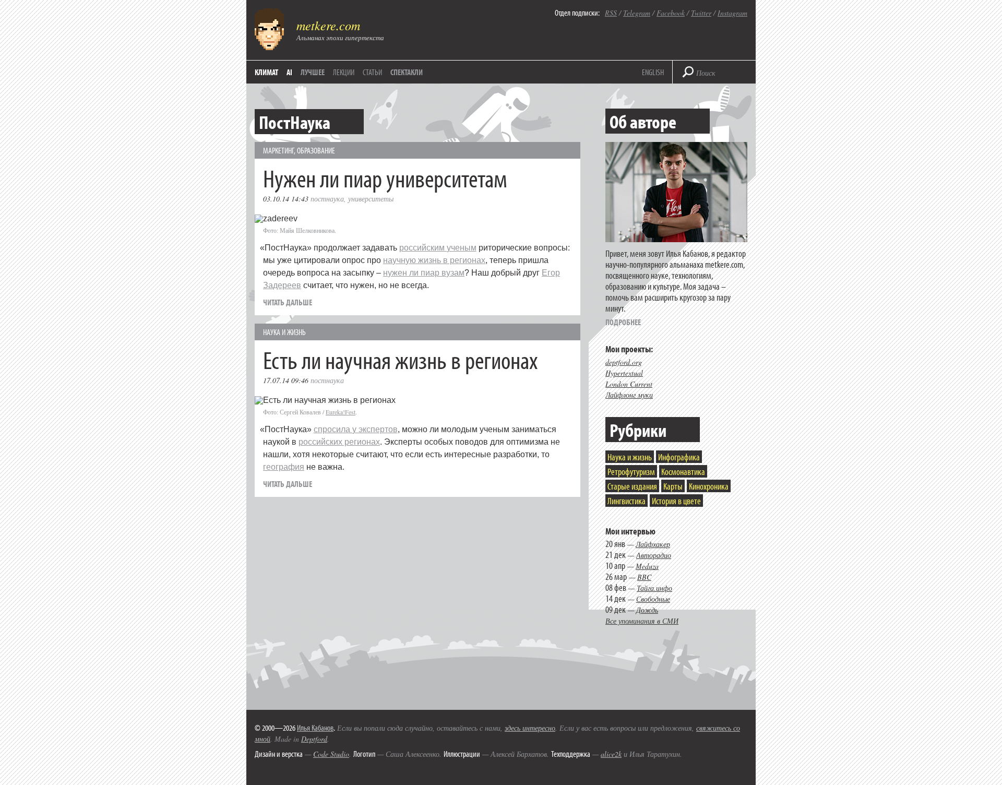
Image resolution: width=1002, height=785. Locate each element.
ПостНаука (327, 199)
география (283, 466)
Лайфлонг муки (629, 395)
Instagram (732, 13)
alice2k (611, 754)
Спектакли (406, 72)
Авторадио (653, 555)
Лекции (343, 72)
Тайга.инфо (654, 588)
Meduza (647, 566)
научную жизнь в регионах (434, 260)
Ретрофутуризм (631, 472)
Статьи (372, 72)
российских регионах (339, 441)
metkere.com (328, 25)
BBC (644, 577)
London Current (628, 384)
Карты (673, 486)
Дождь (647, 610)
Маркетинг (278, 150)
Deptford (314, 739)
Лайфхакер (653, 544)
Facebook (671, 13)
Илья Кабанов (315, 727)
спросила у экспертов (356, 429)
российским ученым (437, 247)
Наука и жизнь (284, 332)
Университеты (370, 199)
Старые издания (632, 486)
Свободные (653, 599)
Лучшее (313, 72)
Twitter (701, 13)
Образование (316, 150)
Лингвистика (626, 501)
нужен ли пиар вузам (423, 272)
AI (289, 72)
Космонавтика (683, 472)
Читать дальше (287, 302)
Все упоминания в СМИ (641, 621)
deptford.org (623, 362)
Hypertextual (624, 373)
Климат (266, 72)
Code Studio (331, 754)
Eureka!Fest (340, 412)
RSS (611, 13)
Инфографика (679, 457)
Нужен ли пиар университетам (385, 178)
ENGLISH (653, 72)
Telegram (636, 13)
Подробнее (623, 322)
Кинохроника (709, 486)
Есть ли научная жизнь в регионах (400, 359)
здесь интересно (530, 728)
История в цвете (676, 501)
